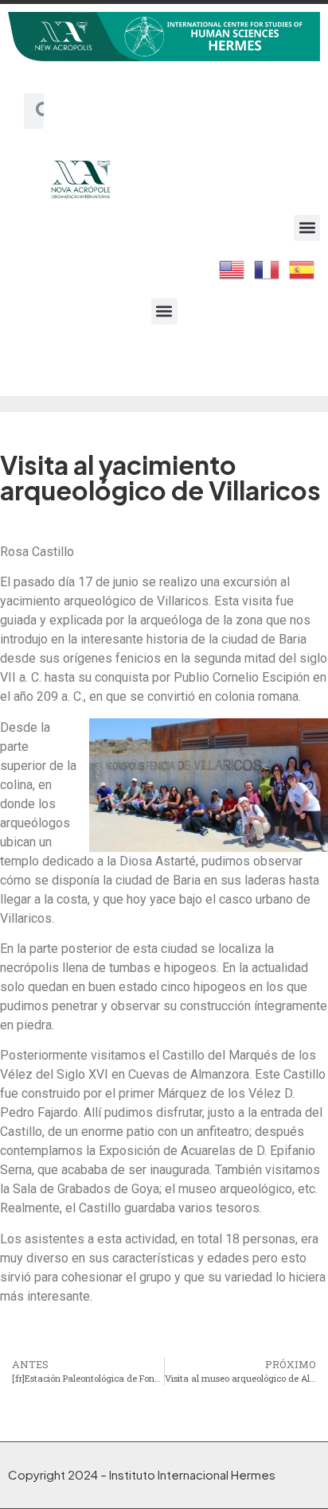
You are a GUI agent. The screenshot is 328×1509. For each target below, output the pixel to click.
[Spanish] (302, 268)
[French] (267, 268)
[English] (232, 268)
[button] (307, 228)
